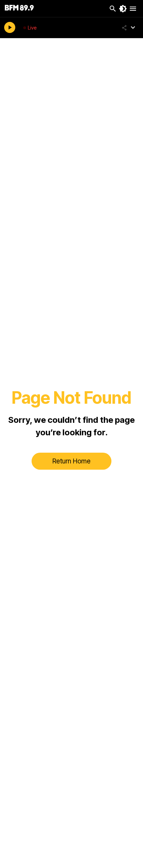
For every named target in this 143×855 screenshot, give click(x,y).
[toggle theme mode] (123, 9)
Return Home (71, 461)
